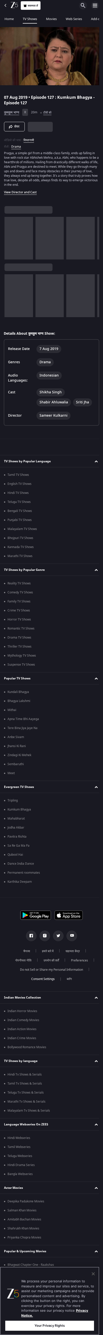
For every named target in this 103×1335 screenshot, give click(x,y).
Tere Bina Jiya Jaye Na (23, 728)
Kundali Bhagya (18, 692)
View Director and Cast (20, 190)
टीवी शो (47, 110)
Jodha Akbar (16, 827)
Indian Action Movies (22, 1029)
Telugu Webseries (20, 1156)
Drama (16, 144)
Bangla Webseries (20, 1174)
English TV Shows (20, 484)
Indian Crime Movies (22, 1038)
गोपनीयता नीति (21, 960)
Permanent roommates (24, 872)
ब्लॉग (67, 979)
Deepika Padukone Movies (26, 1201)
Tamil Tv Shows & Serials (25, 1083)
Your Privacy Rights (49, 1325)
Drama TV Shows (19, 637)
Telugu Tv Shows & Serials (26, 1092)
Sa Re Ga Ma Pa (19, 845)
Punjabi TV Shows (20, 520)
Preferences (77, 960)
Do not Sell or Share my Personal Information (49, 969)
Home (9, 19)
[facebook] (29, 936)
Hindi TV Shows (18, 493)
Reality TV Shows (19, 583)
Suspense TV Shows (21, 664)
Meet (11, 773)
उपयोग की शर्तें (49, 960)
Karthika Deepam (20, 881)
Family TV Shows (19, 601)
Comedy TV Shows (20, 592)
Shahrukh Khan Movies (23, 1228)
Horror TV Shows (19, 619)
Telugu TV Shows (19, 502)
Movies (51, 19)
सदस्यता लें (33, 6)
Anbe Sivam (16, 737)
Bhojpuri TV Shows (20, 538)
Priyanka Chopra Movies (24, 1237)
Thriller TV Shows (20, 646)
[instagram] (43, 936)
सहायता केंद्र (71, 951)
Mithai (12, 710)
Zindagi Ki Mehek (19, 755)
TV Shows (30, 19)
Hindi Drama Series (21, 1165)
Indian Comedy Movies (23, 1020)
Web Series (74, 19)
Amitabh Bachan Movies (24, 1219)
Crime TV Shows (19, 610)
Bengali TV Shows (20, 511)
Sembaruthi (16, 764)
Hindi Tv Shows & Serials (25, 1074)
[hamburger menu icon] (95, 6)
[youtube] (70, 936)
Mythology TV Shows (22, 655)
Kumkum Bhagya (19, 809)
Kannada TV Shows (21, 547)
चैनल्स (25, 951)
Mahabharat (16, 818)
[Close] (93, 1273)
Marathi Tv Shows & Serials (27, 1101)
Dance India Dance (21, 863)
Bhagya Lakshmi (19, 701)
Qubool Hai (15, 854)
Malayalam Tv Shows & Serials (29, 1110)
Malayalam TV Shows (22, 529)
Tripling (13, 800)
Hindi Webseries (19, 1138)
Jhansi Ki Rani (17, 746)
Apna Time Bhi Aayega (23, 719)
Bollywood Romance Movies (27, 1047)
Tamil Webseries (19, 1147)
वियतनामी (29, 138)
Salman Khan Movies (22, 1210)
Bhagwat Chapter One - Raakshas (31, 1265)
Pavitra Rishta (17, 836)
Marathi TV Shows (20, 556)
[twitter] (56, 936)
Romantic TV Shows (21, 628)
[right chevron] (9, 236)
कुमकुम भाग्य (11, 110)
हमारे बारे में (46, 951)
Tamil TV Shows (18, 475)
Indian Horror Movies (22, 1011)
